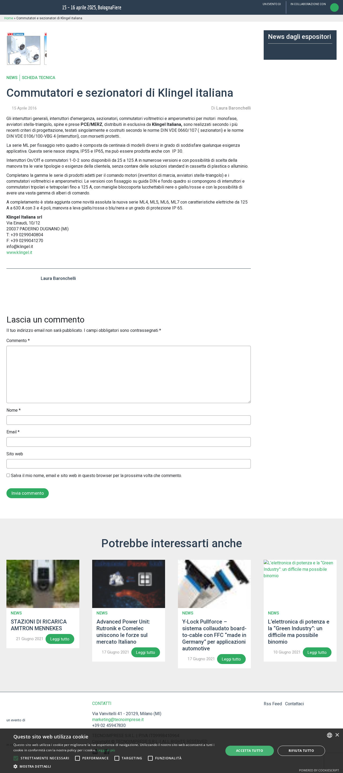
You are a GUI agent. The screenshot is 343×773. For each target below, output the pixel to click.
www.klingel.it (19, 252)
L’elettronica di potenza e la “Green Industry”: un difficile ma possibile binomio (298, 631)
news (11, 78)
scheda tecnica (38, 78)
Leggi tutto (59, 639)
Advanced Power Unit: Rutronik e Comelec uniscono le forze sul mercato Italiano (123, 631)
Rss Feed (273, 703)
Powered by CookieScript (319, 770)
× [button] (337, 735)
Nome (13, 410)
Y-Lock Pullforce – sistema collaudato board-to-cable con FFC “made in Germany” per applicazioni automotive (214, 635)
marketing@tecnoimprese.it (118, 719)
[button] (15, 758)
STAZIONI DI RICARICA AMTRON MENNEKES (39, 625)
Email (13, 431)
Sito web (14, 453)
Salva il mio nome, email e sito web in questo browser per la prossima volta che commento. (96, 475)
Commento (18, 340)
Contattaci (294, 703)
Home (8, 18)
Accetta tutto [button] (249, 750)
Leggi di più (106, 750)
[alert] (171, 751)
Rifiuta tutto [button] (301, 750)
